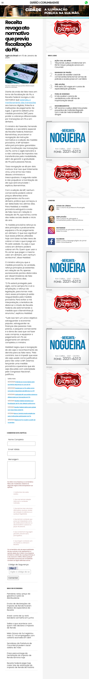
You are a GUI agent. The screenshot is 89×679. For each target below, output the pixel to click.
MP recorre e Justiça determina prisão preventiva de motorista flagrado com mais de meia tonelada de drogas (71, 111)
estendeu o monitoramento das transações (20, 101)
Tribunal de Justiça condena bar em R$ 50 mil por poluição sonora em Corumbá (70, 64)
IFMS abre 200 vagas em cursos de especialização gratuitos (70, 87)
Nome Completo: (16, 439)
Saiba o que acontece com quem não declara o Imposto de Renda (20, 625)
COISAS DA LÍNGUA (63, 206)
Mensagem (13, 459)
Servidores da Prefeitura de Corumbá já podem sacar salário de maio (19, 645)
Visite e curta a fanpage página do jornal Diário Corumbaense (71, 241)
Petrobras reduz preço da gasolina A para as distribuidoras (18, 595)
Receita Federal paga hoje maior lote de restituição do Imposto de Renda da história (20, 665)
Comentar (13, 578)
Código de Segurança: (18, 564)
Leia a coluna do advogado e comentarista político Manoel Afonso (69, 219)
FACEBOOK (60, 239)
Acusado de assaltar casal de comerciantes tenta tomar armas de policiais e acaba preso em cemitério (71, 76)
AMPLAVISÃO (61, 217)
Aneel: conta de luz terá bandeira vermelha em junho (20, 616)
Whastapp (86, 2)
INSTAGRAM (60, 228)
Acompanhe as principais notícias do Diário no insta (70, 230)
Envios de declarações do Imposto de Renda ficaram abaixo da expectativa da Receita (19, 606)
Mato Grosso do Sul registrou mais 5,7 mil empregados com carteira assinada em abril (21, 635)
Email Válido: (14, 449)
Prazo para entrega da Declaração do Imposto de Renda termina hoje (19, 655)
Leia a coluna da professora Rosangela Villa (70, 208)
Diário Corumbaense (44, 3)
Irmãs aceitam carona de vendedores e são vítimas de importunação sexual (67, 98)
